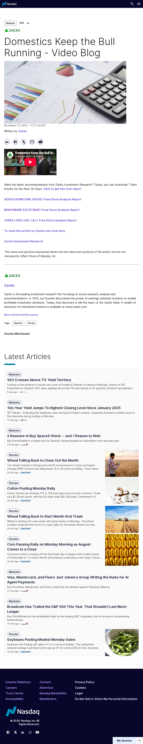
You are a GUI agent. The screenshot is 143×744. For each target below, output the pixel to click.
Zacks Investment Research (23, 241)
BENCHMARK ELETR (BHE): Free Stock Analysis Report (42, 210)
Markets (10, 23)
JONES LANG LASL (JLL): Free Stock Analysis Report (40, 220)
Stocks (31, 323)
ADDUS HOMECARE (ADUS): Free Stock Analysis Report (42, 199)
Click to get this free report (62, 189)
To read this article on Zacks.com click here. (35, 231)
